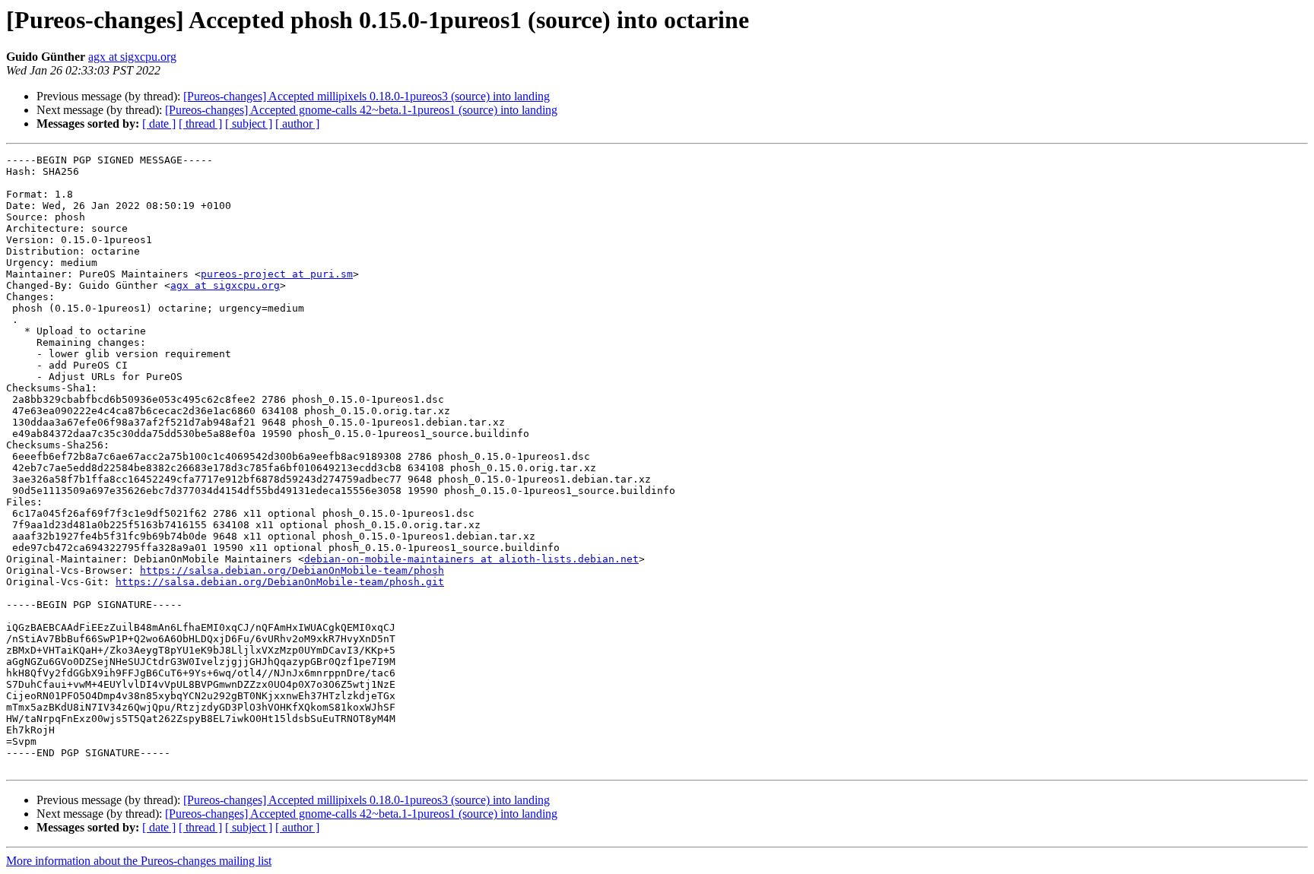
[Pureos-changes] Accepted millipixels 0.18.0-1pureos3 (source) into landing (366, 96)
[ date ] (159, 123)
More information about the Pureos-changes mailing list (138, 860)
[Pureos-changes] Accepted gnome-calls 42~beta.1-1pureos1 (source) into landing (361, 109)
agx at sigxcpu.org (132, 56)
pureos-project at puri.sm (277, 274)
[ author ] (297, 123)
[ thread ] (200, 123)
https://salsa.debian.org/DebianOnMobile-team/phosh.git (280, 581)
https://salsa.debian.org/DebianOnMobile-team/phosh (292, 570)
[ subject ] (248, 123)
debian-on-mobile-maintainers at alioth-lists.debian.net (471, 559)
